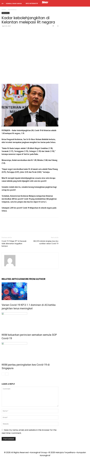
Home (4, 10)
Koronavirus (5, 13)
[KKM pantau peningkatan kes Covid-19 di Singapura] (30, 351)
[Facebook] (4, 31)
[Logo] (45, 2)
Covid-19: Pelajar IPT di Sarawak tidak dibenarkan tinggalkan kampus (14, 243)
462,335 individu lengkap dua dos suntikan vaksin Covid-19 (45, 242)
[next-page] (6, 374)
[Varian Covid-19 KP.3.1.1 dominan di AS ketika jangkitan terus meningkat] (30, 291)
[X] (9, 31)
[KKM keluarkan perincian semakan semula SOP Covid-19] (30, 321)
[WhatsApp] (20, 31)
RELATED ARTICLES (12, 279)
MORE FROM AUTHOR (33, 279)
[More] (25, 31)
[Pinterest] (14, 31)
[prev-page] (3, 374)
